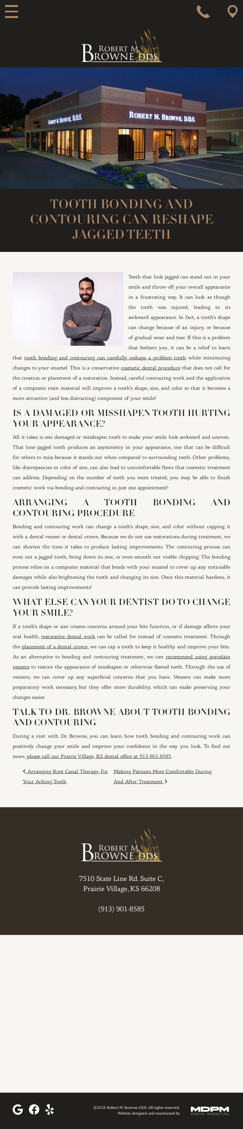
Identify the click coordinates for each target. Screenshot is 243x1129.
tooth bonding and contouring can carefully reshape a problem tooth (105, 358)
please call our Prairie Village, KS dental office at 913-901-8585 (99, 756)
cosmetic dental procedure (150, 368)
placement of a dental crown (55, 647)
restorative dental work (68, 636)
